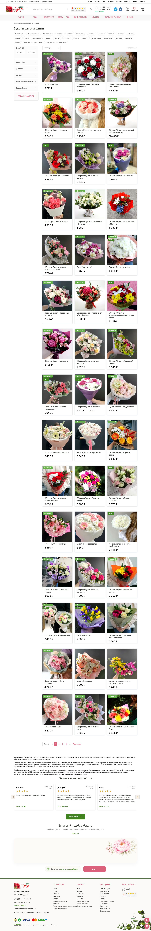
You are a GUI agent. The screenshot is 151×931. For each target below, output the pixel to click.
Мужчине (128, 38)
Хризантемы (80, 34)
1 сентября (104, 906)
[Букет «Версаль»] (90, 664)
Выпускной (104, 904)
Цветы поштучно (80, 17)
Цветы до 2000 (64, 17)
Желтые (76, 38)
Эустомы (92, 34)
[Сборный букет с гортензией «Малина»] (122, 204)
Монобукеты (19, 34)
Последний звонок (107, 901)
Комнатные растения (113, 17)
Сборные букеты (33, 34)
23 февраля (104, 894)
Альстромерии (48, 34)
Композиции (49, 17)
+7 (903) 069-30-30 (103, 7)
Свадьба (95, 17)
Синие (17, 42)
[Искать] (30, 9)
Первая (46, 744)
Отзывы (97, 1)
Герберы (70, 34)
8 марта (103, 896)
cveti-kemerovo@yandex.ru (25, 908)
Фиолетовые (96, 38)
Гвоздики (60, 34)
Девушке (101, 34)
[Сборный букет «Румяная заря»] (90, 481)
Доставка (111, 1)
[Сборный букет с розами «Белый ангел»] (122, 618)
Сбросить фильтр (26, 96)
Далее (94, 869)
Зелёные (119, 38)
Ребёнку (66, 38)
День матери (105, 911)
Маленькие (62, 42)
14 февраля (104, 891)
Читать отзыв (21, 806)
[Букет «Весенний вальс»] (90, 527)
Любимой (120, 34)
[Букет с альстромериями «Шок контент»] (122, 664)
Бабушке (130, 34)
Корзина (142, 8)
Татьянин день (105, 889)
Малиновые (108, 38)
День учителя (105, 909)
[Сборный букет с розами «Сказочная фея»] (57, 250)
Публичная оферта (60, 909)
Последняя (77, 744)
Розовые (57, 38)
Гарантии (119, 1)
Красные (85, 38)
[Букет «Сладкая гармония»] (57, 435)
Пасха (102, 899)
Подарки (130, 17)
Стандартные (50, 42)
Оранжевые (38, 42)
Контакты (142, 1)
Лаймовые (26, 42)
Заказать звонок (99, 11)
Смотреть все (75, 817)
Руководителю (37, 38)
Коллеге (111, 34)
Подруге (18, 38)
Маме (27, 38)
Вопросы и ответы (130, 1)
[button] (137, 797)
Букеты (21, 17)
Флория (17, 925)
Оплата (90, 1)
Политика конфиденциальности (65, 906)
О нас (103, 1)
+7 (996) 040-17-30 (102, 9)
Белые (48, 38)
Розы (35, 17)
